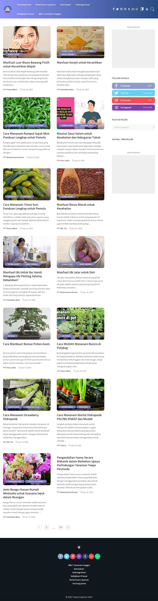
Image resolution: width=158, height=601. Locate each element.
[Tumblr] (129, 9)
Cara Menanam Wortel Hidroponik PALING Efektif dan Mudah (79, 417)
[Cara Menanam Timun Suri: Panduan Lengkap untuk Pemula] (27, 184)
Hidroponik (13, 407)
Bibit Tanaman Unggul (79, 565)
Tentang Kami (79, 583)
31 (61, 527)
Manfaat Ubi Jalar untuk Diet (76, 272)
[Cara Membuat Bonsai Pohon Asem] (27, 324)
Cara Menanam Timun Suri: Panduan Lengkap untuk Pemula (24, 206)
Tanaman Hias (14, 125)
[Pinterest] (121, 9)
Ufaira (63, 445)
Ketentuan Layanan (79, 579)
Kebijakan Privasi (79, 576)
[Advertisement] (135, 48)
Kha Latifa (64, 160)
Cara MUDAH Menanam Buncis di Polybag (79, 345)
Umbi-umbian (68, 54)
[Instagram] (125, 9)
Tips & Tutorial (36, 125)
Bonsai (11, 336)
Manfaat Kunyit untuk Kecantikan (79, 62)
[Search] (152, 9)
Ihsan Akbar (12, 89)
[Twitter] (117, 9)
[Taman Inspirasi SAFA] (7, 9)
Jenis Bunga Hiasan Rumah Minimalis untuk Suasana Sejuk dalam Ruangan (24, 493)
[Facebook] (114, 9)
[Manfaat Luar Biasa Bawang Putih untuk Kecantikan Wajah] (27, 42)
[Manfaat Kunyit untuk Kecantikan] (80, 42)
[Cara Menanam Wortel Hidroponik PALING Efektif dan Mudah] (80, 395)
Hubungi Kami (79, 572)
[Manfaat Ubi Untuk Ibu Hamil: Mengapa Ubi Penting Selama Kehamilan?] (27, 252)
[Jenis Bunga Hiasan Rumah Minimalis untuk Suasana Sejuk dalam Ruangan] (27, 469)
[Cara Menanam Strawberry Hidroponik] (27, 395)
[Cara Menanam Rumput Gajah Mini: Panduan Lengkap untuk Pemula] (27, 113)
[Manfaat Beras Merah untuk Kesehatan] (80, 184)
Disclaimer (79, 568)
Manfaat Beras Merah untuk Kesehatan (76, 206)
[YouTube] (133, 9)
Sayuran (27, 196)
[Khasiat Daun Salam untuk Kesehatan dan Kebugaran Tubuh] (80, 113)
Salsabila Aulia (67, 89)
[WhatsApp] (137, 9)
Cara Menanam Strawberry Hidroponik (21, 417)
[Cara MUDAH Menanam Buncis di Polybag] (80, 324)
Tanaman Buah (33, 407)
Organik (12, 196)
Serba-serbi (13, 54)
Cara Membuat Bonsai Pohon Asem (26, 343)
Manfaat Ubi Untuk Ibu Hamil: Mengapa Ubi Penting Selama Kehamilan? (22, 276)
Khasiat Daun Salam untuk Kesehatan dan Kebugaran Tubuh (78, 135)
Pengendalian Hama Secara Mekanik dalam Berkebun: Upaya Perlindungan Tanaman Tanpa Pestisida (78, 463)
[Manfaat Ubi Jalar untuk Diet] (80, 252)
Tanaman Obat (86, 51)
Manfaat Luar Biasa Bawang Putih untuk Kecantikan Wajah (26, 64)
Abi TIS (63, 228)
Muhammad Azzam (15, 157)
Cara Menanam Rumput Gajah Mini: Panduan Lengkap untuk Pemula (26, 135)
